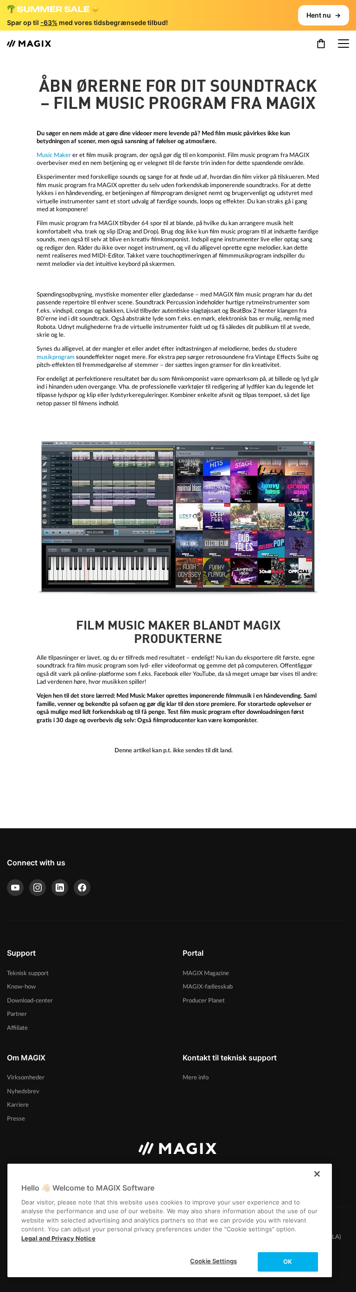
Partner (17, 1014)
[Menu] (343, 43)
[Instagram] (37, 887)
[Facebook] (82, 887)
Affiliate (17, 1028)
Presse (16, 1119)
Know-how (21, 986)
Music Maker (54, 155)
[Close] (317, 1174)
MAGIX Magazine (206, 973)
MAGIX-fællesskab (208, 986)
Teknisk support (28, 973)
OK (287, 1261)
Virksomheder (25, 1077)
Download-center (30, 1000)
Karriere (18, 1105)
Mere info (196, 1077)
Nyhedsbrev (23, 1091)
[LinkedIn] (59, 887)
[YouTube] (15, 887)
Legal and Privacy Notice (58, 1238)
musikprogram (56, 357)
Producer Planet (204, 1000)
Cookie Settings (213, 1261)
